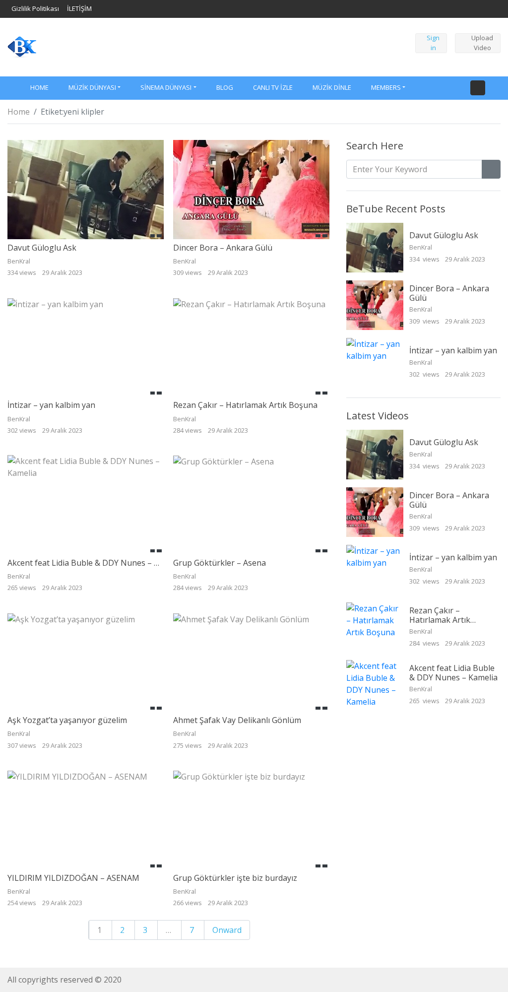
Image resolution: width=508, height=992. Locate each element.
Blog (224, 87)
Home (18, 111)
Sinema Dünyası (165, 87)
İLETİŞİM (79, 8)
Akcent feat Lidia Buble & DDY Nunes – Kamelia (95, 562)
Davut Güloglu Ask (41, 247)
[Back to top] (29, 933)
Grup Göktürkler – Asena (219, 562)
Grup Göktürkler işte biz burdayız (235, 877)
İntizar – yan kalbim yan (51, 404)
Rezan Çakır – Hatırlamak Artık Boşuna (245, 404)
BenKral (421, 247)
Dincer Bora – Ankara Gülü (222, 247)
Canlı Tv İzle (273, 87)
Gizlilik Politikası (35, 8)
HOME (39, 87)
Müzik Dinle (332, 87)
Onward (227, 930)
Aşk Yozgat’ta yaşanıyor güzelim (67, 720)
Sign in (433, 42)
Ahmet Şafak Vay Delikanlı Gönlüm (237, 720)
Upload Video (482, 42)
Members (386, 87)
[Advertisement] (219, 46)
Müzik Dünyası (92, 87)
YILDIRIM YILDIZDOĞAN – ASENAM (73, 877)
